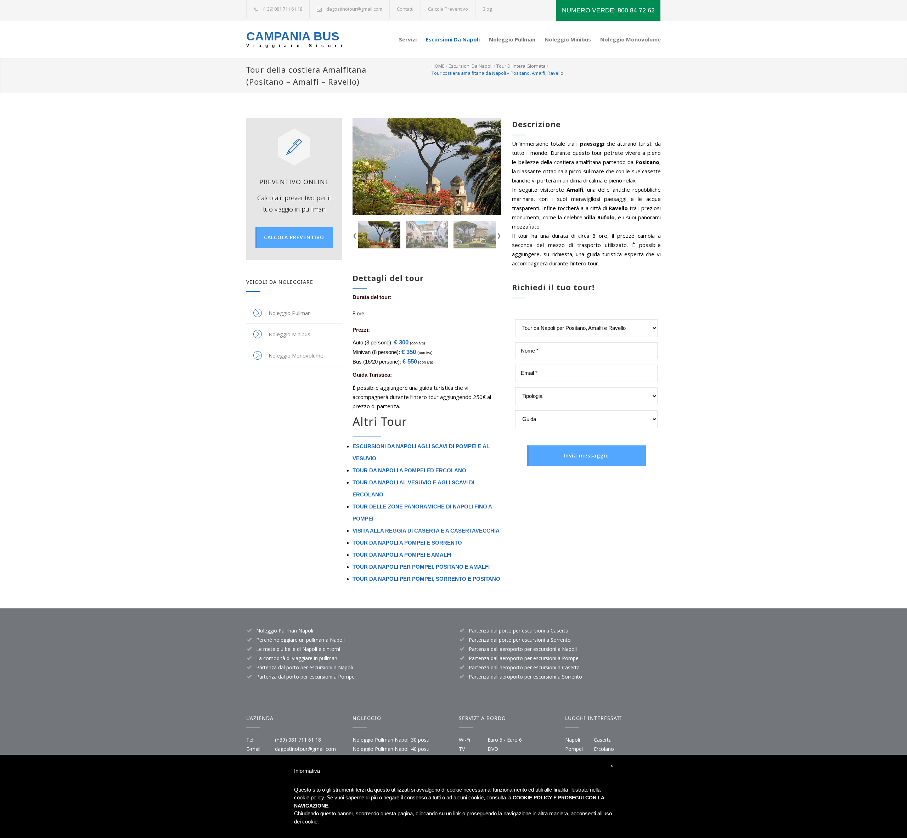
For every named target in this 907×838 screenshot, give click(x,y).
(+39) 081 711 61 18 (298, 739)
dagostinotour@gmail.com (354, 9)
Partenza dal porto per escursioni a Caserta (518, 630)
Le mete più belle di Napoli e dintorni (298, 649)
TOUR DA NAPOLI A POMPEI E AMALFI (402, 555)
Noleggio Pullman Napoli (284, 630)
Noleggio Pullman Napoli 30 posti (391, 739)
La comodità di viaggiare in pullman (296, 658)
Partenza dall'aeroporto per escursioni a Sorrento (525, 676)
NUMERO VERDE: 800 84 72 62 (608, 10)
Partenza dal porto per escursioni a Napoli (304, 667)
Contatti (405, 9)
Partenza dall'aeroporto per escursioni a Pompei (524, 658)
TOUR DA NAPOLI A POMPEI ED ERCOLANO (409, 470)
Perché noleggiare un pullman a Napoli (300, 639)
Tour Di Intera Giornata (521, 66)
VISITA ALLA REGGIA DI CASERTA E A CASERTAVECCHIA (426, 531)
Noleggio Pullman (512, 39)
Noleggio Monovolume (630, 39)
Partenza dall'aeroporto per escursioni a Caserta (524, 667)
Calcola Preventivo (448, 9)
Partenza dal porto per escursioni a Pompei (306, 676)
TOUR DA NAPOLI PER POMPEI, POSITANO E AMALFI (421, 567)
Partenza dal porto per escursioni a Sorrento (520, 639)
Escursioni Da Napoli (453, 39)
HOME (438, 66)
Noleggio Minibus (568, 39)
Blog (487, 9)
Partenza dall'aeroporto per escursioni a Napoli (523, 649)
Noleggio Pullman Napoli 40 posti (391, 749)
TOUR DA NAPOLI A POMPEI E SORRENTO (407, 543)
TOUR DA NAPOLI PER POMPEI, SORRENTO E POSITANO (426, 579)
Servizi (408, 39)
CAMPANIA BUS (292, 36)
